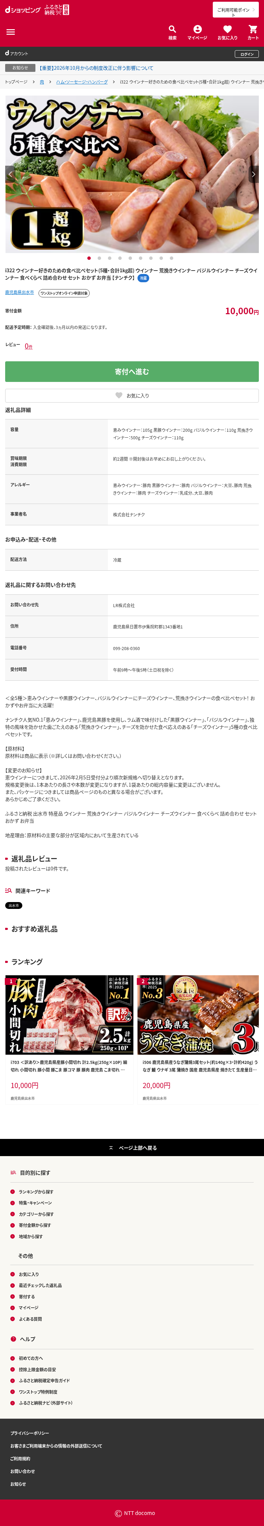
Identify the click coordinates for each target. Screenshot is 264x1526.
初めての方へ (31, 1358)
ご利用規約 (20, 1458)
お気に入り (227, 37)
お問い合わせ (22, 1471)
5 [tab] (131, 258)
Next (254, 174)
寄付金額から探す (35, 1225)
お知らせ (18, 1484)
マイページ (197, 37)
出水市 (14, 905)
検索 (172, 37)
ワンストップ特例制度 (38, 1392)
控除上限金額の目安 (37, 1369)
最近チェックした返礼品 (40, 1285)
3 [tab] (110, 258)
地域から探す (31, 1236)
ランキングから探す (36, 1192)
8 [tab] (162, 258)
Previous (10, 174)
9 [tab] (172, 258)
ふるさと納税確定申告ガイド (44, 1380)
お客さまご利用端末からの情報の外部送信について (56, 1446)
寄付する (27, 1296)
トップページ (16, 82)
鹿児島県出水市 (19, 292)
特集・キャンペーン (35, 1203)
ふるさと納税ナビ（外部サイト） (46, 1403)
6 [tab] (141, 258)
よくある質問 (30, 1319)
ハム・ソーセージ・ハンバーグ (82, 82)
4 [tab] (121, 258)
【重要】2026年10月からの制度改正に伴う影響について (97, 67)
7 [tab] (152, 258)
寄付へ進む (132, 371)
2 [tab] (100, 258)
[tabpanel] (132, 174)
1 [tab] (90, 258)
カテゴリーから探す (36, 1214)
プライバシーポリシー (29, 1433)
